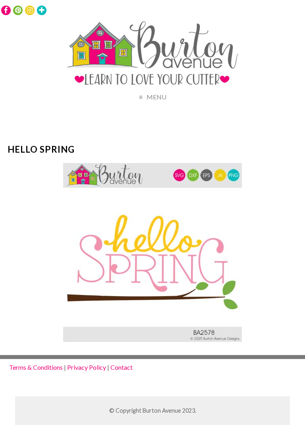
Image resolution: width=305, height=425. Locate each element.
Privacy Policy (86, 367)
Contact (121, 367)
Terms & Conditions (36, 367)
